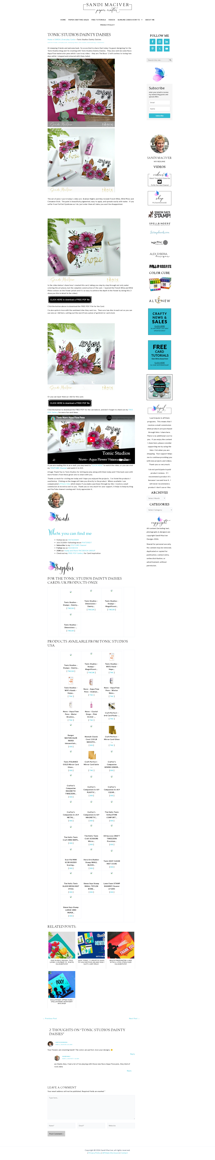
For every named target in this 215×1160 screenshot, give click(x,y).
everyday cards (62, 42)
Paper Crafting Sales (78, 20)
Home (63, 20)
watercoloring (91, 42)
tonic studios (83, 42)
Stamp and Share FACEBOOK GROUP (79, 551)
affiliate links (64, 484)
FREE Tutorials (98, 20)
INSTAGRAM (73, 540)
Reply (132, 1054)
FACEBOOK (73, 548)
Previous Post (50, 1018)
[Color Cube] (159, 284)
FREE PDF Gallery (75, 553)
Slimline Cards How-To (129, 20)
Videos (112, 20)
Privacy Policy (107, 25)
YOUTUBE (75, 545)
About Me (150, 20)
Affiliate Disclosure (111, 1153)
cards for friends (53, 42)
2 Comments (100, 42)
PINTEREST (86, 543)
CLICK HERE (97, 465)
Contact (124, 1153)
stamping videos (73, 42)
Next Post (134, 1018)
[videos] (159, 178)
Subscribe (159, 116)
